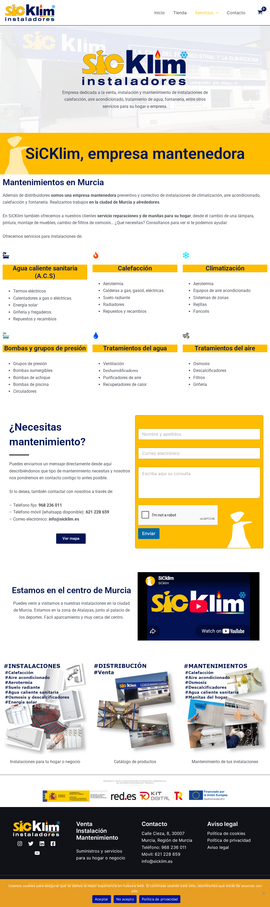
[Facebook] (53, 843)
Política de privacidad (229, 840)
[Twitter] (31, 843)
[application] (216, 12)
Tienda (180, 12)
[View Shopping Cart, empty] (260, 12)
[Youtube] (37, 853)
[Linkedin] (42, 843)
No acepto (125, 899)
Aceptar (101, 899)
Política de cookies (226, 833)
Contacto (236, 12)
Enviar (149, 533)
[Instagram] (20, 843)
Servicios (204, 12)
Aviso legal (218, 847)
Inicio (159, 12)
